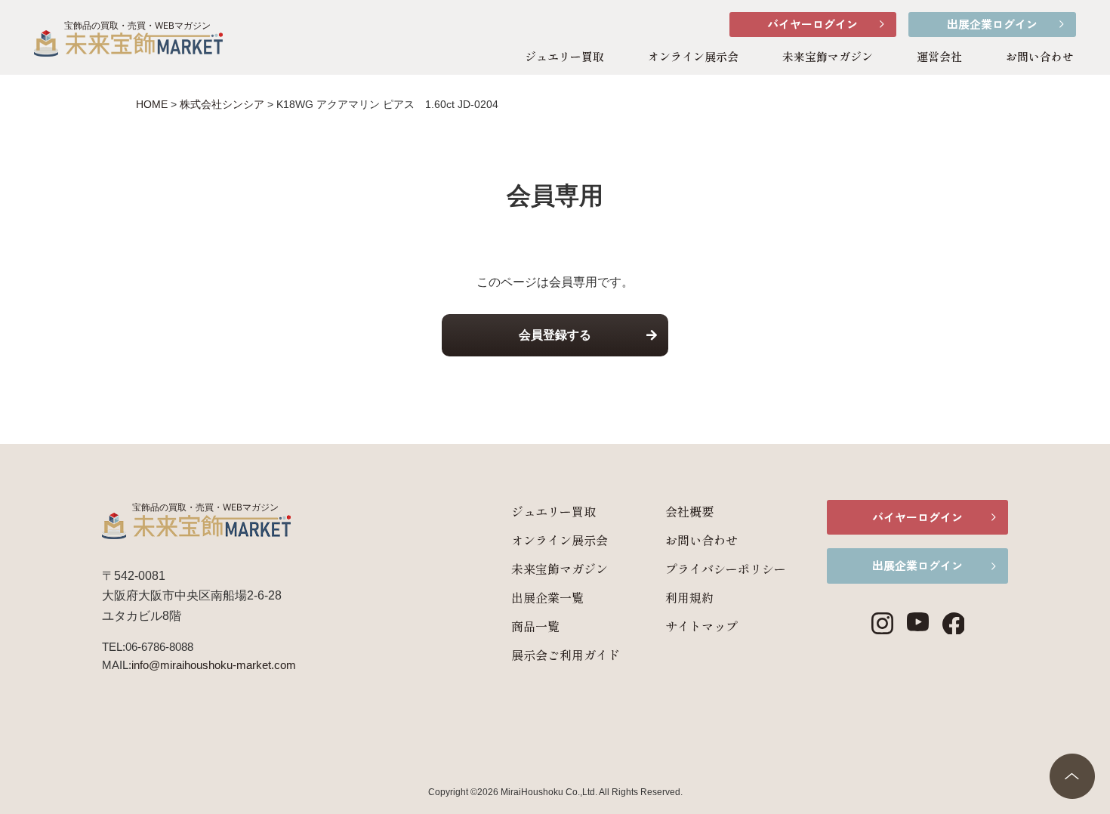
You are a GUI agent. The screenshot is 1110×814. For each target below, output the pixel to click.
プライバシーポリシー (725, 569)
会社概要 (689, 511)
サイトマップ (701, 626)
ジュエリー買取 (564, 56)
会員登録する (555, 334)
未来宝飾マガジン (827, 56)
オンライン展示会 (693, 56)
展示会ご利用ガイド (565, 655)
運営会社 (939, 56)
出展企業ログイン (992, 24)
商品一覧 (535, 626)
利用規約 (689, 597)
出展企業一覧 (547, 597)
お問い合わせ (1040, 56)
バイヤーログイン (812, 24)
